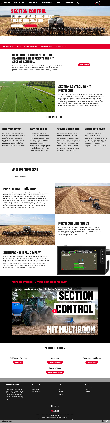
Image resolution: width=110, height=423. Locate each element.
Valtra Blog (61, 393)
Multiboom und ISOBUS (47, 46)
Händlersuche (69, 3)
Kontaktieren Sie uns (89, 388)
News (60, 389)
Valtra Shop (61, 394)
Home (4, 39)
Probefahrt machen (17, 26)
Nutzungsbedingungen (56, 417)
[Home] (2, 3)
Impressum (35, 419)
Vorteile (19, 46)
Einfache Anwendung (62, 46)
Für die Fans (61, 391)
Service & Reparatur (36, 391)
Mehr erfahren (18, 362)
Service (58, 3)
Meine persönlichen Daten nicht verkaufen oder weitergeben (51, 419)
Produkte (7, 3)
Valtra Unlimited (19, 3)
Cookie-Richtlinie (65, 417)
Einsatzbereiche (46, 3)
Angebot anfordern (30, 26)
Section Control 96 (8, 46)
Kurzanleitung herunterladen (55, 372)
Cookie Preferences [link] (55, 415)
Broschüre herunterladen (55, 362)
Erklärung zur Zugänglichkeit (71, 419)
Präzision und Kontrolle (30, 46)
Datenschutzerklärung (46, 417)
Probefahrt (87, 389)
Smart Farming (33, 3)
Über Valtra (61, 388)
